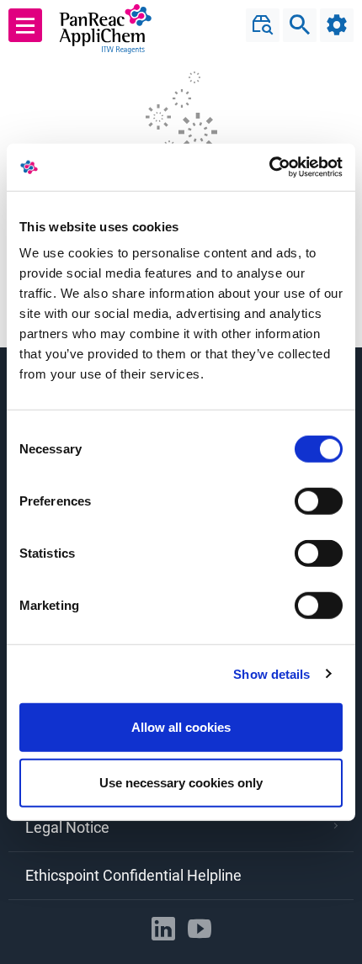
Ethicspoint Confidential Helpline (133, 875)
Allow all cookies (181, 727)
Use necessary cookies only (181, 782)
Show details (271, 673)
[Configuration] (337, 25)
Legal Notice (67, 827)
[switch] (319, 501)
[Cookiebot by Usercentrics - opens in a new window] (269, 167)
